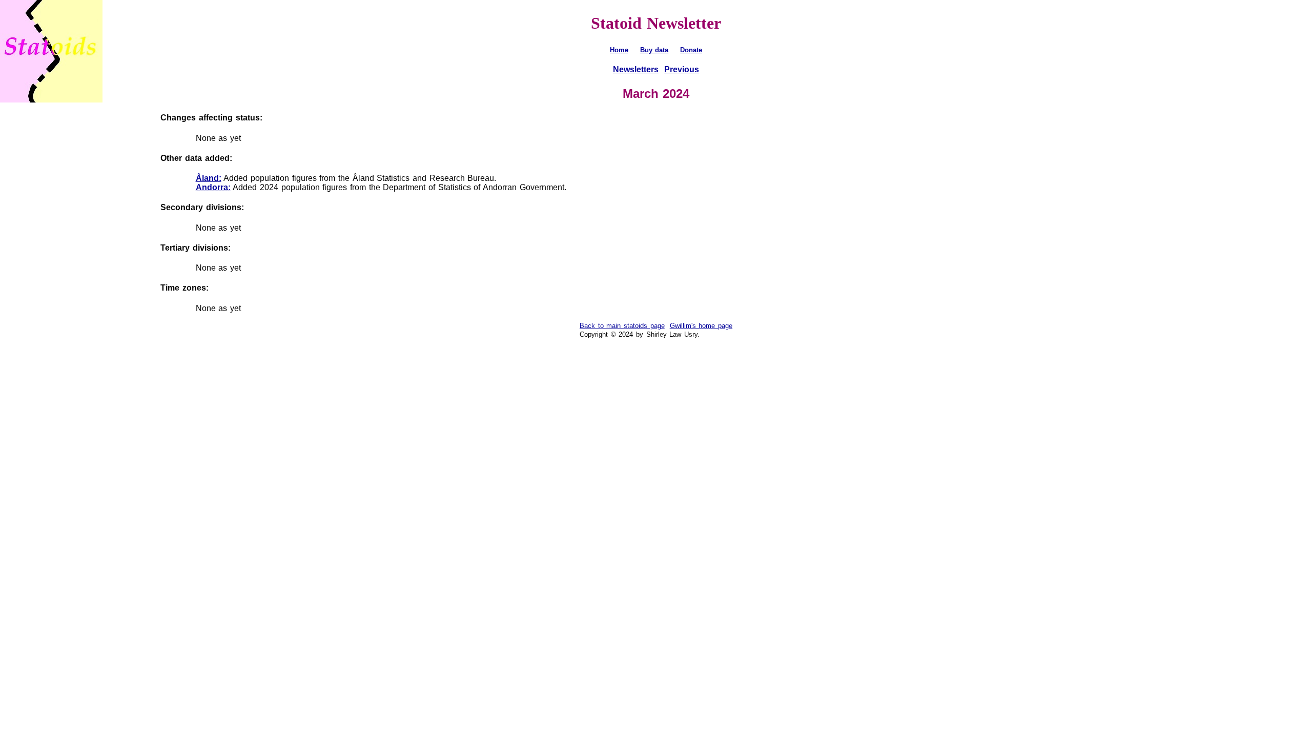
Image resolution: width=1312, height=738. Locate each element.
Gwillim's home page (701, 326)
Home (619, 50)
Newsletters (636, 69)
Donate (691, 50)
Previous (681, 69)
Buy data (654, 50)
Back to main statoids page (622, 326)
